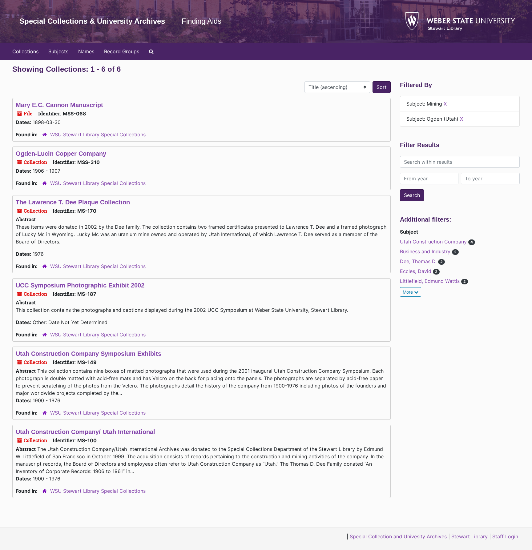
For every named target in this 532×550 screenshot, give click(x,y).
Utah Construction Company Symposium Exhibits (88, 353)
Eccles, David (416, 271)
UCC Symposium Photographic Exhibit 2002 (80, 285)
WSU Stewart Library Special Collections (98, 134)
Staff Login (505, 536)
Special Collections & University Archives (92, 21)
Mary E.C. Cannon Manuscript (59, 105)
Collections (25, 51)
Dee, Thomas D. (419, 261)
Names (86, 51)
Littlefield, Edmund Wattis (430, 281)
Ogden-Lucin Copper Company (61, 153)
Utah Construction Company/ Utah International (85, 431)
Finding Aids (201, 21)
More (408, 292)
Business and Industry (426, 251)
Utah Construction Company (434, 242)
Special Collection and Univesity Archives (398, 536)
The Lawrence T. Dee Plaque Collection (73, 202)
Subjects (58, 51)
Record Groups (121, 51)
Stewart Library (469, 536)
